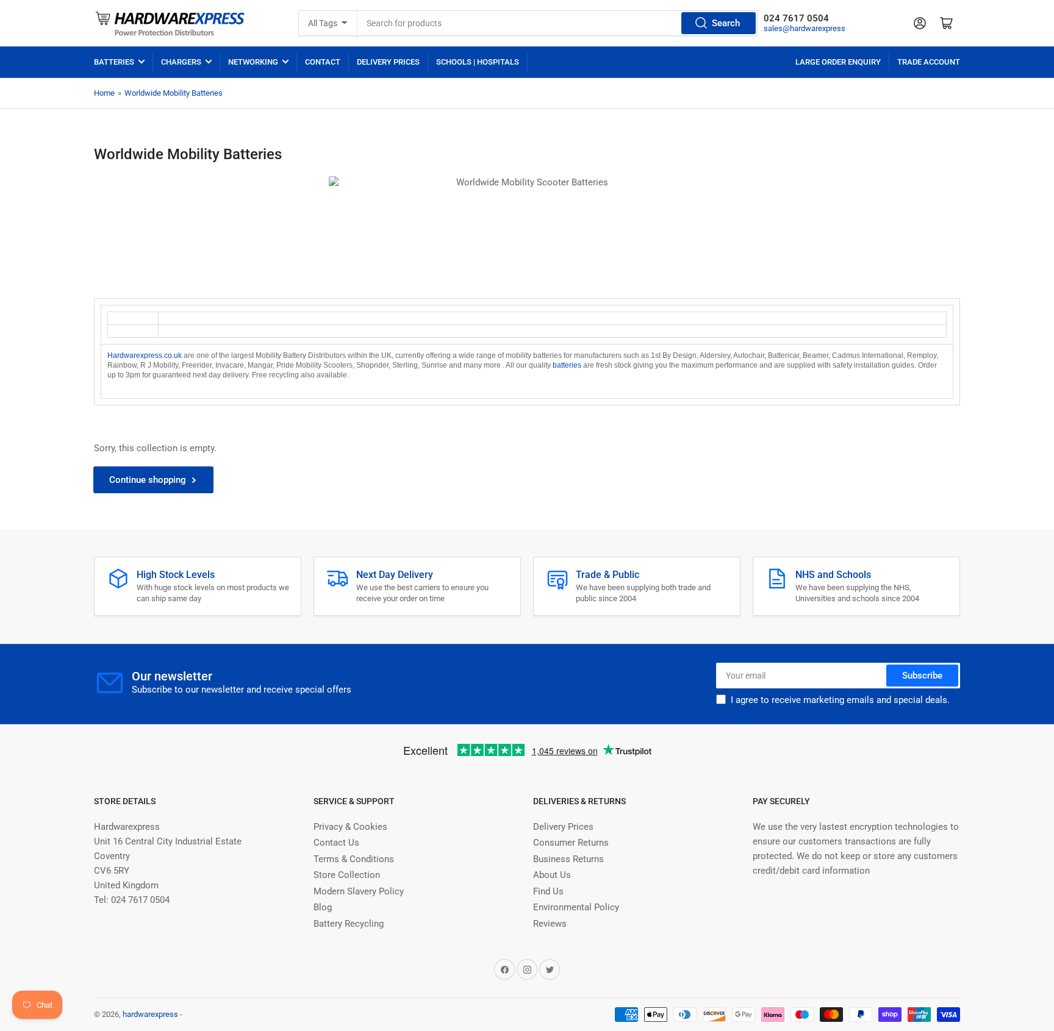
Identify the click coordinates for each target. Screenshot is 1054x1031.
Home (104, 93)
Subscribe (922, 675)
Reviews (550, 923)
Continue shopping (147, 479)
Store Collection (347, 874)
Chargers (181, 61)
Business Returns (568, 859)
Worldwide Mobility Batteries (173, 93)
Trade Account (928, 61)
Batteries (114, 61)
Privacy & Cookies (350, 826)
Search (726, 23)
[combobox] (557, 23)
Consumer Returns (571, 842)
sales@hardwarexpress (804, 28)
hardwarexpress (150, 1014)
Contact (322, 61)
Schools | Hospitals (477, 61)
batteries (567, 365)
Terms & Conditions (354, 859)
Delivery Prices (388, 61)
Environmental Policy (576, 907)
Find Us (548, 891)
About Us (552, 874)
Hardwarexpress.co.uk (144, 355)
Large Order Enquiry (838, 61)
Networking (253, 61)
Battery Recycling (349, 923)
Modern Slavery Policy (359, 891)
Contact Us (336, 842)
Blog (323, 907)
